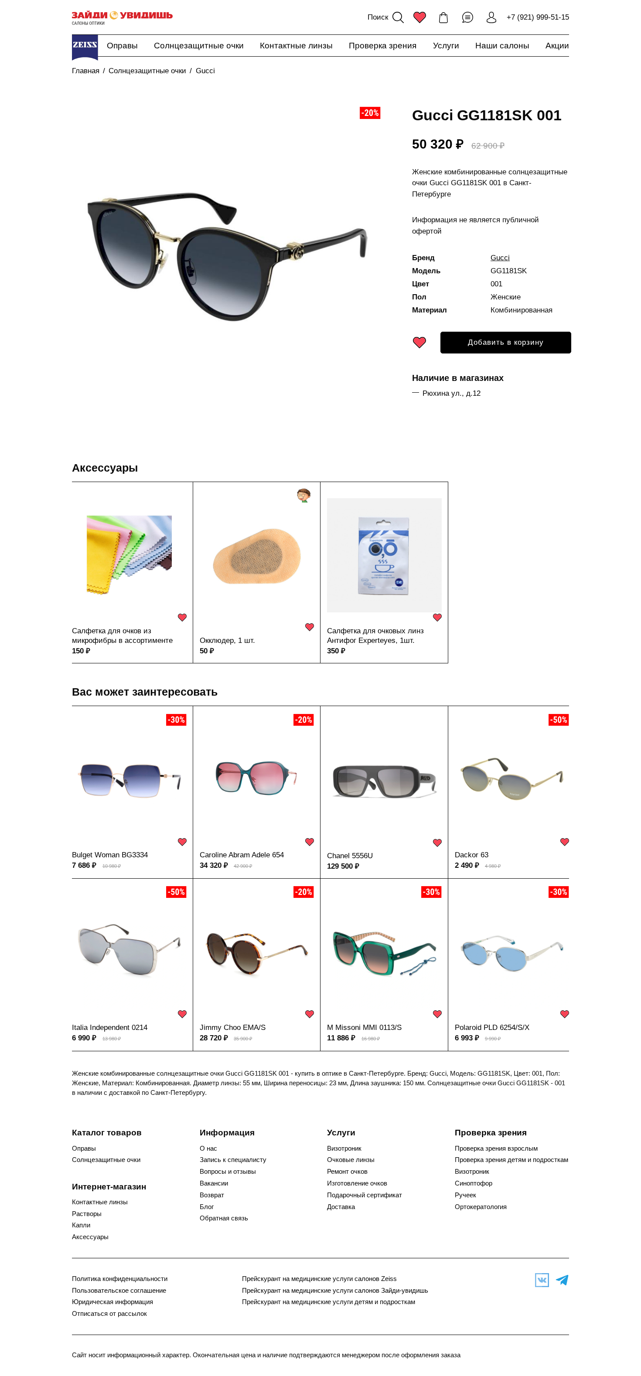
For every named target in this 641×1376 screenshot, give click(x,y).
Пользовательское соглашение (119, 1290)
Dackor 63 (471, 855)
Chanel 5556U (350, 856)
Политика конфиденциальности (119, 1278)
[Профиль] (491, 17)
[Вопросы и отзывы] (467, 17)
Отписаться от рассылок (109, 1313)
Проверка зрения (382, 45)
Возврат (212, 1195)
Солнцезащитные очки (199, 45)
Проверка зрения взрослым (496, 1148)
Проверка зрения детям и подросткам (511, 1159)
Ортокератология (481, 1206)
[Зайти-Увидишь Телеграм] (560, 1280)
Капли (81, 1225)
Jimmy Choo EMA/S (233, 1027)
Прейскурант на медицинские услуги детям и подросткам (328, 1301)
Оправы (122, 45)
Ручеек (465, 1195)
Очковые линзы (351, 1159)
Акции (557, 45)
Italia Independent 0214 (109, 1027)
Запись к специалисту (233, 1159)
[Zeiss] (85, 47)
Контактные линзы (296, 45)
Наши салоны (502, 45)
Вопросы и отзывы (228, 1171)
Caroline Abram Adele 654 (242, 855)
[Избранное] (419, 17)
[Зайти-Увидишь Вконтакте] (540, 1280)
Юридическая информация (112, 1301)
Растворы (87, 1213)
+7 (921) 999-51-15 (538, 17)
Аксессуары (105, 468)
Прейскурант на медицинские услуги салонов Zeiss (319, 1278)
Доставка (341, 1206)
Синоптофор (473, 1183)
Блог (207, 1206)
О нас (208, 1148)
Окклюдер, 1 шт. (227, 640)
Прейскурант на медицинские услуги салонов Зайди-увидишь (335, 1290)
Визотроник (344, 1148)
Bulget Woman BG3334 (110, 855)
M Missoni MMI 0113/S (364, 1027)
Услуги (446, 45)
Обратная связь (224, 1218)
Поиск (378, 17)
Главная (85, 71)
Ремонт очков (347, 1171)
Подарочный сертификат (364, 1195)
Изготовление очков (357, 1183)
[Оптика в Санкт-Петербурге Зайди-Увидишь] (122, 17)
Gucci (205, 71)
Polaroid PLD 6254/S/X (492, 1027)
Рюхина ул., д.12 (452, 393)
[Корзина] (443, 17)
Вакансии (214, 1183)
